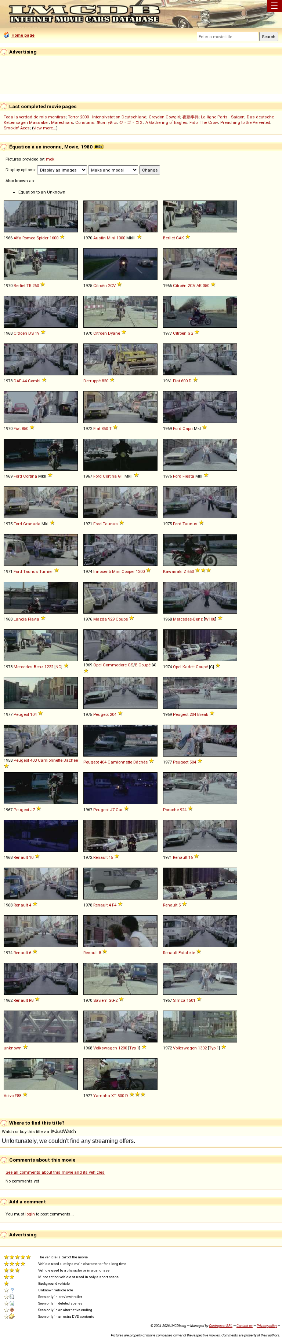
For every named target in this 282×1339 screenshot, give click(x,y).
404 (103, 762)
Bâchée (71, 760)
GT (120, 476)
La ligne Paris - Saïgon (223, 116)
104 (33, 714)
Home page (23, 35)
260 (35, 285)
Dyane (114, 333)
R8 (31, 1000)
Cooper (128, 571)
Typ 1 (134, 1048)
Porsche (171, 809)
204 (113, 714)
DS (31, 333)
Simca (179, 1000)
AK (199, 285)
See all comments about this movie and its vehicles (55, 1172)
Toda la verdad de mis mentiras (35, 116)
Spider (42, 237)
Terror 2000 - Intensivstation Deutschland (107, 116)
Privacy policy (267, 1326)
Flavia (33, 619)
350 (206, 285)
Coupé (122, 619)
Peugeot (21, 714)
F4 (114, 905)
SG (111, 1000)
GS (190, 333)
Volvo (9, 1095)
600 (184, 380)
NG (58, 666)
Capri (187, 428)
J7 (32, 809)
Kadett (188, 666)
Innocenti (102, 571)
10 (31, 857)
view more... (44, 127)
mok (50, 159)
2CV (112, 285)
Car (119, 809)
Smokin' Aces (17, 127)
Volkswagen (105, 1048)
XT (113, 1095)
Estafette (186, 952)
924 (183, 809)
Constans (84, 122)
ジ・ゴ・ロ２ (131, 122)
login (30, 1214)
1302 (202, 1048)
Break (202, 714)
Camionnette (50, 760)
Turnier (46, 571)
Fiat (176, 380)
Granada (31, 523)
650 (190, 571)
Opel (97, 664)
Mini (111, 237)
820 (105, 380)
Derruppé (92, 380)
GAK (180, 237)
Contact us (244, 1326)
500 (121, 1095)
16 (190, 857)
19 (37, 333)
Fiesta (188, 476)
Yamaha (101, 1095)
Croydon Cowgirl (164, 116)
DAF (17, 380)
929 (111, 619)
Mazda (100, 619)
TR (28, 285)
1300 (140, 571)
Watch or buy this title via (26, 1131)
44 (24, 380)
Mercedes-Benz (188, 619)
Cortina (30, 476)
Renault (21, 857)
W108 (210, 619)
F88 (18, 1095)
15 (111, 857)
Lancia (20, 619)
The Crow (209, 122)
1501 (191, 1000)
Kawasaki (172, 571)
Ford (177, 428)
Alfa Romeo (24, 237)
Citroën (100, 285)
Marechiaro (62, 122)
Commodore (115, 664)
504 (192, 762)
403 (33, 760)
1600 (54, 237)
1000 (120, 237)
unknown (13, 1048)
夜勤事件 (190, 116)
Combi (34, 380)
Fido (193, 122)
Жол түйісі (107, 122)
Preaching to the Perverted (245, 122)
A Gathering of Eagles (166, 122)
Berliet (169, 237)
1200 (122, 1048)
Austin (99, 237)
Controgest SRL (220, 1326)
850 (25, 428)
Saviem (100, 1000)
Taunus (110, 523)
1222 (48, 666)
